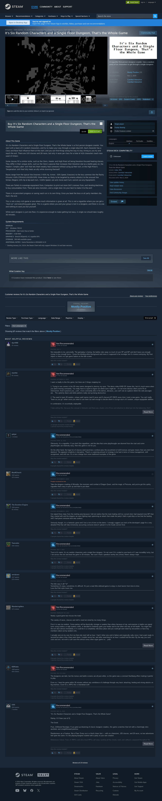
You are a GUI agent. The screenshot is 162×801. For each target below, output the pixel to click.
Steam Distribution (81, 791)
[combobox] (125, 16)
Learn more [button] (147, 156)
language (151, 2)
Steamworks (78, 786)
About (57, 6)
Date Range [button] (55, 318)
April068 (15, 343)
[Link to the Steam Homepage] (14, 9)
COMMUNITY (46, 6)
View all (149, 270)
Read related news (116, 186)
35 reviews (15, 509)
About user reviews (136, 296)
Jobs (97, 782)
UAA (13, 705)
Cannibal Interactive (134, 80)
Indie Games (18, 30)
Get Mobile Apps (140, 782)
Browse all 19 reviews (80, 763)
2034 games (15, 707)
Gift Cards (78, 795)
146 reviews (15, 545)
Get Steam (138, 778)
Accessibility (117, 782)
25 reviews (15, 345)
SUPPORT (67, 6)
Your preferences (151, 296)
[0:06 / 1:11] (56, 65)
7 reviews (15, 709)
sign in (143, 2)
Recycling (99, 791)
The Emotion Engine (20, 505)
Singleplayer (146, 99)
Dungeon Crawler (129, 99)
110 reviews (15, 477)
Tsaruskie (15, 543)
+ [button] (152, 99)
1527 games (15, 577)
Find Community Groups (118, 193)
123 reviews (15, 579)
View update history (117, 182)
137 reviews (15, 609)
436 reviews (15, 671)
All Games (8, 30)
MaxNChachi (16, 472)
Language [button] (42, 318)
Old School (113, 99)
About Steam (79, 778)
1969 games (15, 669)
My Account (138, 791)
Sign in (9, 111)
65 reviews (15, 375)
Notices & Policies (119, 786)
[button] (9, 16)
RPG (120, 99)
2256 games (15, 507)
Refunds (116, 795)
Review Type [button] (11, 318)
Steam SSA (78, 782)
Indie (116, 170)
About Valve (100, 778)
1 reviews (15, 437)
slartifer (15, 373)
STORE (34, 6)
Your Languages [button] (18, 326)
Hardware (99, 786)
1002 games (15, 475)
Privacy (115, 778)
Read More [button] (148, 412)
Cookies (116, 791)
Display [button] (80, 318)
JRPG (139, 99)
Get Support (138, 786)
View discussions (116, 189)
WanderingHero (18, 606)
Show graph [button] (149, 318)
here (49, 278)
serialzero (15, 575)
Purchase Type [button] (27, 318)
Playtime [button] (69, 318)
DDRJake (15, 667)
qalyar (14, 434)
